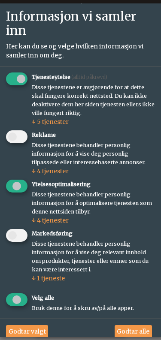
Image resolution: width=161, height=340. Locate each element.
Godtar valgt (27, 332)
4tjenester (50, 171)
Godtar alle (133, 332)
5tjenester (50, 122)
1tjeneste (48, 278)
